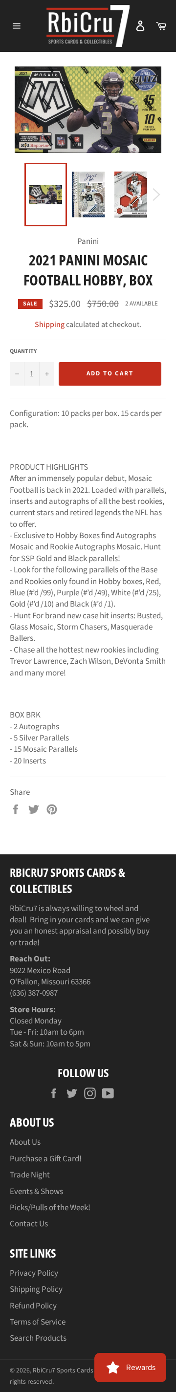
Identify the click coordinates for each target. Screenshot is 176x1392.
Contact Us (29, 1224)
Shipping (50, 324)
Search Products (38, 1338)
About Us (25, 1142)
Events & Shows (36, 1191)
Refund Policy (33, 1306)
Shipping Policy (36, 1289)
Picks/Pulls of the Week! (50, 1208)
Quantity (23, 351)
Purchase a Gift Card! (46, 1159)
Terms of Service (38, 1322)
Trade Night (30, 1175)
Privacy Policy (34, 1273)
